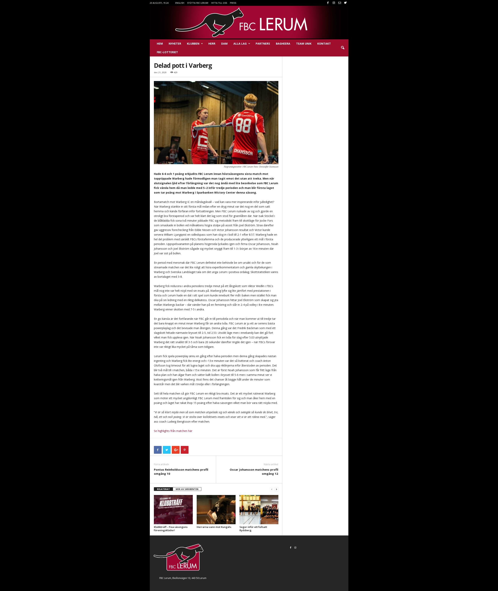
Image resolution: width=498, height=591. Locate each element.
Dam (224, 43)
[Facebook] (328, 3)
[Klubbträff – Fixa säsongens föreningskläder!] (173, 509)
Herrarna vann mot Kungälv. (214, 527)
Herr (211, 43)
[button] (342, 48)
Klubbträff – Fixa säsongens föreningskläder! (171, 528)
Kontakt (324, 43)
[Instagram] (333, 3)
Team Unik (303, 43)
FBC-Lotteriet (167, 52)
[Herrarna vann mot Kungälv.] (216, 509)
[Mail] (339, 3)
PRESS (233, 2)
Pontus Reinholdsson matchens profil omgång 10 (181, 472)
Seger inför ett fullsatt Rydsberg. (253, 528)
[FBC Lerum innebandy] (249, 22)
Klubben (193, 43)
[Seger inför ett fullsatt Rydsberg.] (258, 509)
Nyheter (175, 43)
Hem (160, 43)
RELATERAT (163, 489)
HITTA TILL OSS (219, 2)
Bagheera (283, 43)
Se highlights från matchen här (173, 431)
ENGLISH (179, 2)
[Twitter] (345, 3)
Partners (263, 43)
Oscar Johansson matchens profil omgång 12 (254, 472)
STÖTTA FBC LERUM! (197, 2)
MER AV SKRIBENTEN (187, 489)
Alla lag (240, 43)
